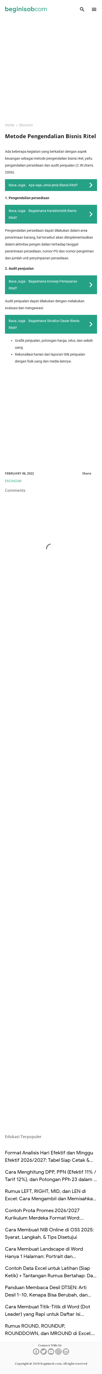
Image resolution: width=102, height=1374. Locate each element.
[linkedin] (66, 1353)
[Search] (82, 9)
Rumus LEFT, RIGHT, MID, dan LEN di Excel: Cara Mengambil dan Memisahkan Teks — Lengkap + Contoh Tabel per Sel (50, 1198)
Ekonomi (13, 480)
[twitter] (43, 1353)
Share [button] (86, 473)
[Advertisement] (51, 67)
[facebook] (36, 1353)
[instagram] (58, 1353)
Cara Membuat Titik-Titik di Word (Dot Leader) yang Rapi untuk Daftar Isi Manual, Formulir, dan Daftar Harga (47, 1314)
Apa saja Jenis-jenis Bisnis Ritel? (53, 185)
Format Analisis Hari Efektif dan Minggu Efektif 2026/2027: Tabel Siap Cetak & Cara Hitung (49, 1160)
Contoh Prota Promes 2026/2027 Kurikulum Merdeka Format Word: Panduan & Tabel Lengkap (42, 1217)
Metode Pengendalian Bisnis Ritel (50, 136)
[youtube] (51, 1353)
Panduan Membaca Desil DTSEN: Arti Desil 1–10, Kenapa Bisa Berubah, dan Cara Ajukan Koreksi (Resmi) (46, 1294)
